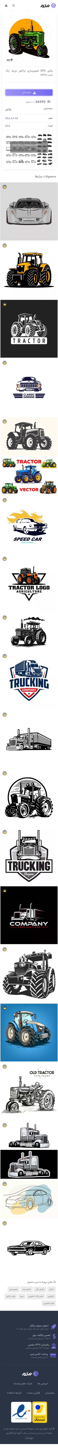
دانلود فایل (27, 92)
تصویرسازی (13, 1289)
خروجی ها (43, 1384)
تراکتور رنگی (40, 1289)
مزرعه (22, 1296)
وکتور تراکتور (10, 1296)
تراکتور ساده (26, 1289)
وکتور (8, 109)
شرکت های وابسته (23, 1384)
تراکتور (51, 1289)
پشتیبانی (49, 1393)
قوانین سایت (33, 1393)
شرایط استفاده (14, 1393)
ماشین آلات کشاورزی (35, 1296)
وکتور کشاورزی (49, 1303)
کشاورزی (51, 1296)
